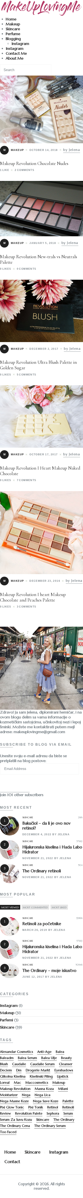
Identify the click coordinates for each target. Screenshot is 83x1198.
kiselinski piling (41, 1076)
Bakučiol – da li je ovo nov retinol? (46, 826)
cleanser (65, 1064)
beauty (66, 1058)
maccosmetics (36, 1082)
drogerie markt (38, 1070)
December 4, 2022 (36, 834)
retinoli (68, 1107)
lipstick (62, 1076)
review (5, 1113)
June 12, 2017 (33, 976)
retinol (52, 1107)
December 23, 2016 (44, 580)
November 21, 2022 (37, 858)
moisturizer (9, 1095)
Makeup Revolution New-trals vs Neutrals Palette (38, 259)
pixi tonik (35, 1107)
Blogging (13, 38)
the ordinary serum (50, 1125)
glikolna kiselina (13, 1076)
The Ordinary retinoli (41, 870)
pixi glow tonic (12, 1107)
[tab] (10, 907)
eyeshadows (63, 1070)
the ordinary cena (15, 1125)
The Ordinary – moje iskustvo (49, 970)
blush (4, 1064)
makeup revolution (15, 1088)
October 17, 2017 (43, 454)
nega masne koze (14, 1101)
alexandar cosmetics (16, 1051)
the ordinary (63, 1119)
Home (11, 19)
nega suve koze (45, 1101)
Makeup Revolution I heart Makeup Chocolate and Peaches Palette (33, 597)
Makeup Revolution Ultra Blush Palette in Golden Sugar (38, 365)
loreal (5, 1082)
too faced (8, 1132)
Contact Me (16, 53)
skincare (42, 1119)
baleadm (7, 1058)
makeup (58, 1082)
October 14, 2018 (43, 150)
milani (63, 1088)
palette (68, 1101)
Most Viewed (10, 907)
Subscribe (14, 785)
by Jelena (71, 150)
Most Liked (59, 907)
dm (18, 1070)
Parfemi (6, 1019)
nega (26, 1095)
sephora (53, 1113)
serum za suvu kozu (16, 1119)
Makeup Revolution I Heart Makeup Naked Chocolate (40, 470)
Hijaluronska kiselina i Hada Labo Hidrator (52, 849)
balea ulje (49, 1058)
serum (68, 1113)
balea (60, 1051)
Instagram (20, 43)
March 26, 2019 (34, 930)
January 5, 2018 (42, 243)
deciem (6, 1070)
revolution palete (28, 1113)
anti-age (44, 1051)
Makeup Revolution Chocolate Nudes (34, 163)
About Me (14, 58)
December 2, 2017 (43, 348)
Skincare (13, 28)
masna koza (44, 1088)
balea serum (27, 1058)
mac (17, 1082)
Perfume (13, 33)
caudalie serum (42, 1064)
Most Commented (35, 907)
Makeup (13, 23)
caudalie (19, 1064)
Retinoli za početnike (41, 923)
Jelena (64, 834)
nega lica (42, 1095)
